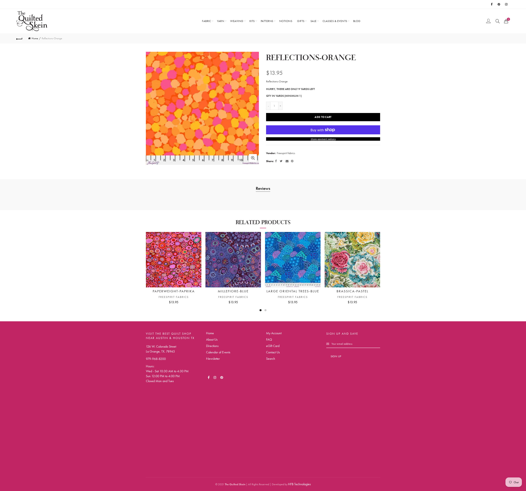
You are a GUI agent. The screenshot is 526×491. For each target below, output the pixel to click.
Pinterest (499, 4)
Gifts (301, 21)
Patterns (267, 21)
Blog (357, 21)
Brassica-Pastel (352, 291)
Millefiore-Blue (233, 291)
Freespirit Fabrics (286, 153)
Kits (252, 21)
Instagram (507, 4)
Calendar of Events (218, 352)
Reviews (263, 188)
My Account (273, 333)
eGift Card (272, 346)
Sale (313, 21)
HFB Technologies (299, 484)
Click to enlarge (253, 158)
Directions (212, 346)
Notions (285, 21)
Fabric (206, 21)
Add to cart (323, 117)
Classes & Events (335, 21)
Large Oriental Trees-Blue (292, 291)
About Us (212, 339)
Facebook (492, 4)
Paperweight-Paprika (174, 291)
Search (270, 358)
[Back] (19, 38)
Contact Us (273, 352)
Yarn (220, 21)
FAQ (269, 339)
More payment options (323, 139)
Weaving (236, 21)
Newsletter (213, 358)
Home (35, 38)
